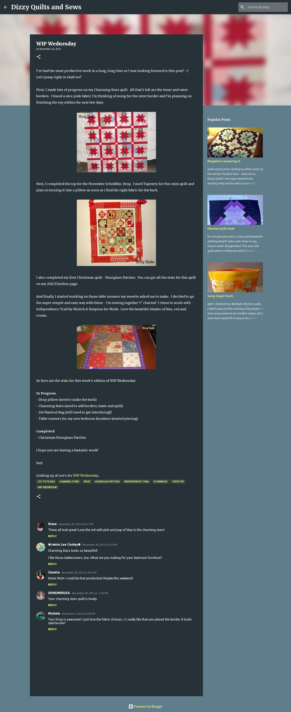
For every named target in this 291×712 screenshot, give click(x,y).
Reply (52, 536)
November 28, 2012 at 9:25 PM (78, 572)
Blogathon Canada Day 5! (223, 161)
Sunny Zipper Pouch (220, 296)
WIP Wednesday (85, 475)
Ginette (54, 572)
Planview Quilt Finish (220, 228)
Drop (87, 481)
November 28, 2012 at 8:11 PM (75, 524)
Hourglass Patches (107, 481)
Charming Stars (69, 481)
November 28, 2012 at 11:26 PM (90, 593)
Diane (52, 524)
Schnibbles (160, 481)
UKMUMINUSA (59, 593)
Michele (54, 613)
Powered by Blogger (148, 706)
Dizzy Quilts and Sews (46, 7)
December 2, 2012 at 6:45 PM (78, 613)
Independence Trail (136, 481)
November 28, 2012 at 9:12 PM (99, 544)
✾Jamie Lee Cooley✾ (64, 544)
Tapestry (178, 481)
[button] (38, 57)
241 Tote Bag (46, 481)
